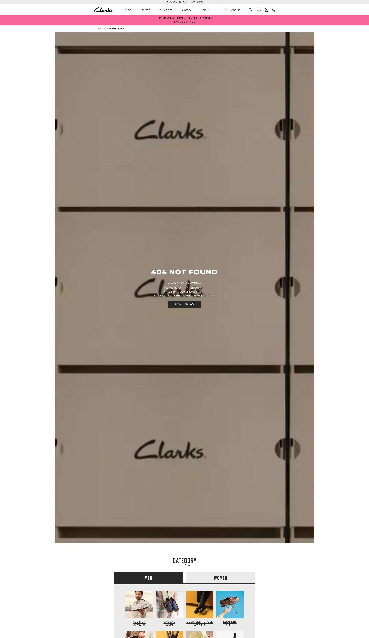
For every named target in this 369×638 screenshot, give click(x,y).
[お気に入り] (259, 10)
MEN (148, 578)
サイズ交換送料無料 (196, 2)
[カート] (273, 10)
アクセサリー (165, 9)
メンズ (128, 9)
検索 (250, 9)
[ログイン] (266, 10)
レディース (145, 9)
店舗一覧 (186, 9)
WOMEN (220, 578)
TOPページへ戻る (184, 304)
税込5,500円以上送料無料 (175, 2)
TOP (100, 28)
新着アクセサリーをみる (184, 21)
